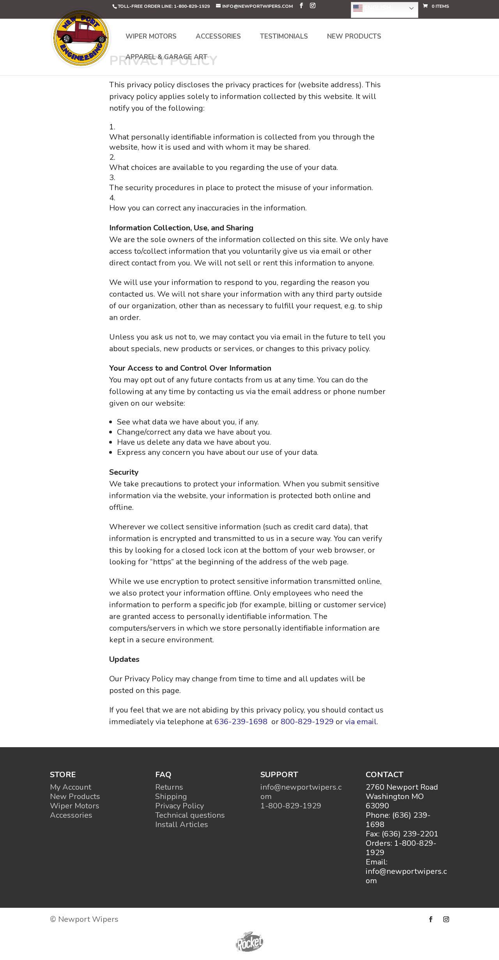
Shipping (171, 796)
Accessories (218, 37)
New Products (354, 37)
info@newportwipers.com (301, 792)
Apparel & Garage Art (166, 58)
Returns (169, 787)
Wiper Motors (151, 37)
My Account (70, 787)
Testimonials (284, 37)
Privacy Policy (179, 806)
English (377, 8)
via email (361, 721)
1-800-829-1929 (290, 806)
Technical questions (190, 815)
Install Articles (181, 824)
